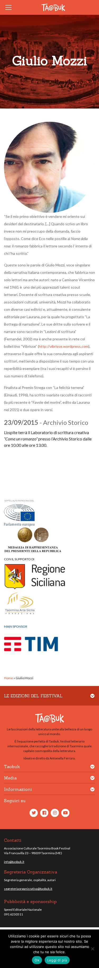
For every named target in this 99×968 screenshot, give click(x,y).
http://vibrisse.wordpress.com (63, 346)
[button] (92, 699)
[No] (92, 948)
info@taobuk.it (14, 862)
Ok (37, 960)
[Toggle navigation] (10, 7)
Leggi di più (57, 960)
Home (8, 678)
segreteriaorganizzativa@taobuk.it (28, 889)
